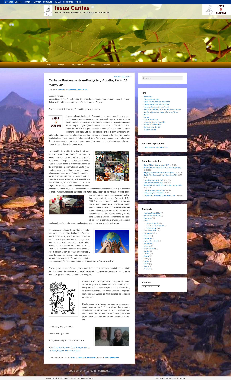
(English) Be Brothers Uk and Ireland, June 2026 (160, 175)
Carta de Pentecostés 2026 (153, 183)
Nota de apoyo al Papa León (154, 193)
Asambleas (105, 65)
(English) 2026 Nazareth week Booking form (159, 172)
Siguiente (127, 77)
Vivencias (147, 269)
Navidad (146, 251)
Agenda (119, 65)
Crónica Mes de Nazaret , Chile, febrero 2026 (159, 195)
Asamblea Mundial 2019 (152, 213)
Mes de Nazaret (77, 65)
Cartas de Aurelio (152, 223)
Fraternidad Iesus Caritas (77, 89)
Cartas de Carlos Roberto (155, 226)
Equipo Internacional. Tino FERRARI (156, 104)
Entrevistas (148, 238)
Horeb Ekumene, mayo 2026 (154, 190)
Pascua (146, 261)
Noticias (61, 65)
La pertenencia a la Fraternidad (154, 122)
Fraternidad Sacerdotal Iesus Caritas (156, 107)
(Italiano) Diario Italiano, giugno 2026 (156, 165)
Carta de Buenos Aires (151, 99)
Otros (146, 259)
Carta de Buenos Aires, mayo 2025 (156, 147)
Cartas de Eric (152, 228)
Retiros (146, 264)
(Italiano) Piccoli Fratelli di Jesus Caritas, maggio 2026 (163, 185)
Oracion (146, 256)
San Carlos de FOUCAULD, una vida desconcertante (162, 109)
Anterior (116, 77)
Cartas (92, 65)
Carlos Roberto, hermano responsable (157, 102)
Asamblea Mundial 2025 (152, 216)
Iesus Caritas (72, 8)
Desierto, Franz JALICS (152, 127)
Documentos (148, 233)
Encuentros (148, 236)
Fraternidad (148, 243)
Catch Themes (179, 378)
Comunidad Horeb (150, 231)
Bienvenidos (148, 97)
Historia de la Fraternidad (152, 125)
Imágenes (147, 246)
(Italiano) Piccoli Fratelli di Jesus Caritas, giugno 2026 (162, 167)
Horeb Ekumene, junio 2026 (153, 180)
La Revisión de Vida (151, 119)
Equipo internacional (151, 241)
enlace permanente (112, 357)
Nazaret (146, 117)
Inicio (49, 65)
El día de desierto (150, 130)
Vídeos (146, 266)
